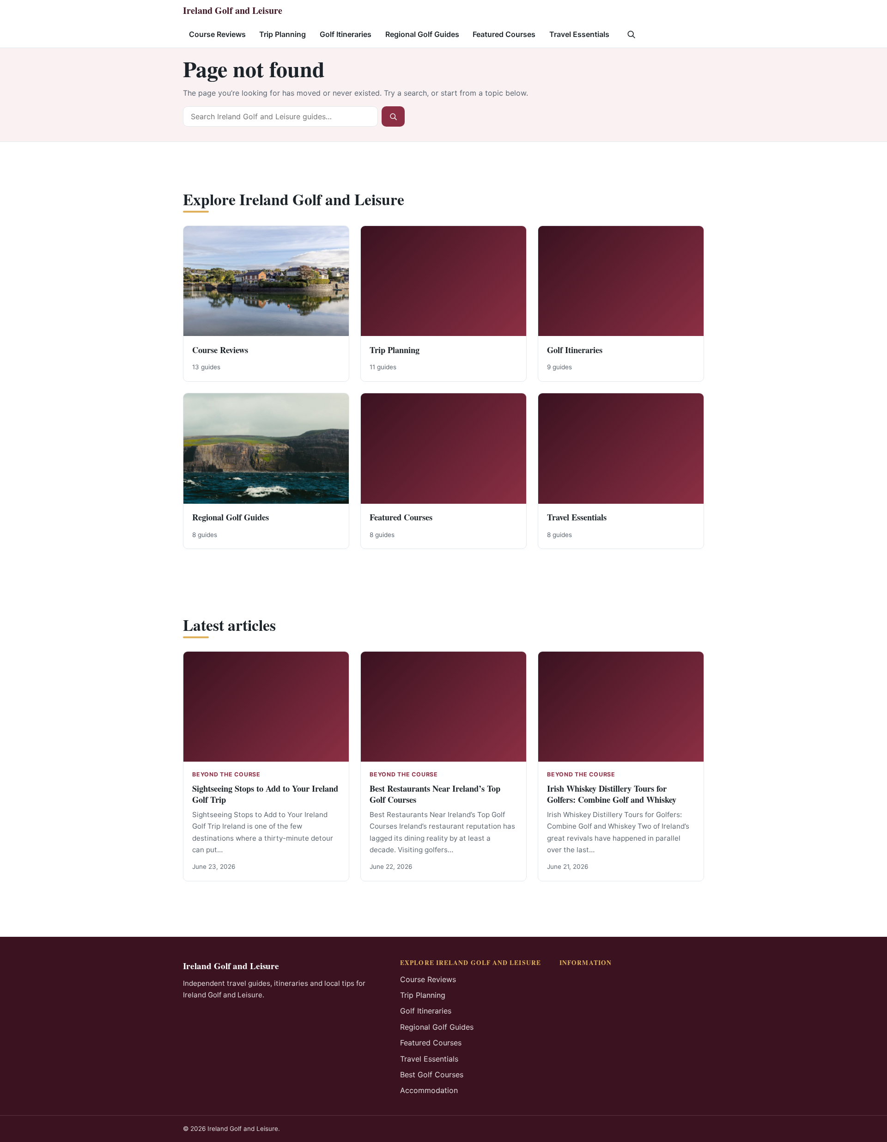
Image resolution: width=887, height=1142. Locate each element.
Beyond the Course (226, 774)
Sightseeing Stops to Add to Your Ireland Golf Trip (265, 794)
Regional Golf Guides (422, 34)
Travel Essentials (579, 34)
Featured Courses (504, 34)
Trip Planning (282, 34)
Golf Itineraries (345, 34)
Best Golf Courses (431, 1074)
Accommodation (429, 1090)
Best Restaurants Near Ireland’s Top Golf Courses (435, 794)
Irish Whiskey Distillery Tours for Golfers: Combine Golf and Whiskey (611, 794)
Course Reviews (217, 34)
